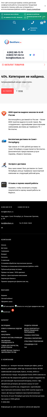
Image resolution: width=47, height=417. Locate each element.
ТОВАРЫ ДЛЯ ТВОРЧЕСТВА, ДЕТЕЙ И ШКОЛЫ (10, 346)
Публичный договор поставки (11, 269)
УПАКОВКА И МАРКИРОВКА (33, 338)
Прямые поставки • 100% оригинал (13, 272)
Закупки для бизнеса (8, 278)
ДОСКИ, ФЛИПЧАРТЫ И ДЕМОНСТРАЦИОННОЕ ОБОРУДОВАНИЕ (31, 330)
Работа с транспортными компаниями (14, 275)
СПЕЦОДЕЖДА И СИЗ (30, 344)
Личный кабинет (7, 298)
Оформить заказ (6, 301)
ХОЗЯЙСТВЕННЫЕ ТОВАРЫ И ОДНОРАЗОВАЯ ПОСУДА (10, 351)
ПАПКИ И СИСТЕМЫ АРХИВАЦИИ (11, 338)
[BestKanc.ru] (13, 42)
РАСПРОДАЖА (5, 325)
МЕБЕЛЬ (3, 331)
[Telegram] (30, 55)
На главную (7, 91)
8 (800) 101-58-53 (15, 55)
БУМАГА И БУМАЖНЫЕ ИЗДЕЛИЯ (11, 328)
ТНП (25, 347)
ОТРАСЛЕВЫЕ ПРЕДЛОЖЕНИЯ (33, 341)
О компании (5, 260)
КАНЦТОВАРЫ (5, 334)
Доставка (4, 248)
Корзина (4, 295)
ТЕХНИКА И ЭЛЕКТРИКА (31, 335)
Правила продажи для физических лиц (14, 281)
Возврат (4, 254)
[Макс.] (34, 55)
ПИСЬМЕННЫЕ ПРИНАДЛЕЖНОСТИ (7, 341)
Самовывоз (5, 251)
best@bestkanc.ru (15, 57)
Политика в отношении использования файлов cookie (19, 266)
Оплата (3, 245)
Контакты (4, 257)
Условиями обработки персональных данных (16, 263)
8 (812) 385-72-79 (15, 52)
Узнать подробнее (33, 9)
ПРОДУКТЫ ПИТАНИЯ (31, 325)
